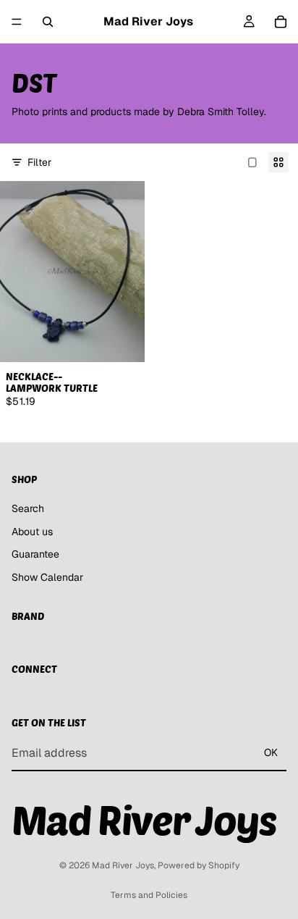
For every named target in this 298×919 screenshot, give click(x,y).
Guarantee (35, 554)
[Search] (48, 22)
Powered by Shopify (198, 865)
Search (28, 508)
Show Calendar (47, 576)
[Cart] (281, 22)
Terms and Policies (149, 895)
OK (271, 752)
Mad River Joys (123, 865)
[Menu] (16, 21)
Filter (39, 162)
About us (32, 530)
